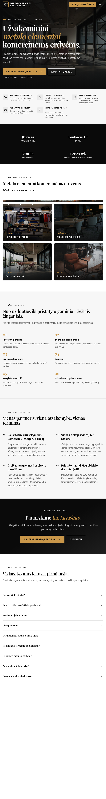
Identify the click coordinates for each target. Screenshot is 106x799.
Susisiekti (76, 539)
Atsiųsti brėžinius (83, 4)
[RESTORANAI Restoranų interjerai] (53, 201)
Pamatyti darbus (61, 72)
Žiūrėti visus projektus (17, 190)
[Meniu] (100, 4)
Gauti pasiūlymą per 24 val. (23, 71)
